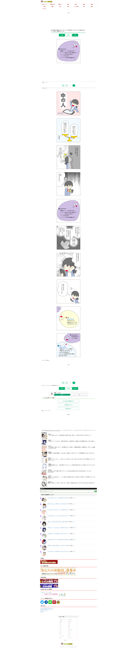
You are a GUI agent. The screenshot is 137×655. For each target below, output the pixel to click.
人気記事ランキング (62, 619)
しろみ (74, 509)
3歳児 (52, 6)
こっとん (45, 82)
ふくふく (73, 497)
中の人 (49, 410)
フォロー (44, 385)
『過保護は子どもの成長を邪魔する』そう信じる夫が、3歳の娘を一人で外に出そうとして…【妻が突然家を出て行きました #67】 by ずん (71, 453)
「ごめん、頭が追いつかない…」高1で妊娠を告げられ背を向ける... (58, 497)
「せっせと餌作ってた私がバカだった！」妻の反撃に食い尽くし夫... (58, 509)
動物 (92, 6)
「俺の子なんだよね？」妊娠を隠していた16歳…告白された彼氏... (58, 503)
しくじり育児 (76, 6)
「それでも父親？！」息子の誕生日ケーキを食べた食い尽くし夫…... (58, 551)
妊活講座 (70, 619)
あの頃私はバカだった (68, 404)
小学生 (68, 6)
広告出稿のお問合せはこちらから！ (46, 609)
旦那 (84, 6)
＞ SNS (79, 394)
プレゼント (44, 8)
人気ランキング (44, 4)
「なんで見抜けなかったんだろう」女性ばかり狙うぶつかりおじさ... (58, 515)
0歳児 (84, 4)
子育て (76, 4)
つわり (70, 623)
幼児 (60, 6)
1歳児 (92, 4)
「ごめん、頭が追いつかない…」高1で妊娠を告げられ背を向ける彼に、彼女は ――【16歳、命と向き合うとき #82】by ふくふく (69, 435)
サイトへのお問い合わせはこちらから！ (47, 608)
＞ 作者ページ (62, 394)
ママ (44, 410)
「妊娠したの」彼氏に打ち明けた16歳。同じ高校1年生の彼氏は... (58, 521)
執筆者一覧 (52, 4)
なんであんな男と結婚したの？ (68, 401)
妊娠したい (60, 4)
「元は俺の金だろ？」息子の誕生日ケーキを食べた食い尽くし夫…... (58, 533)
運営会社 (41, 611)
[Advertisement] (68, 20)
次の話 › (75, 35)
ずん (73, 545)
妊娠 (68, 4)
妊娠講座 (61, 621)
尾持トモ (74, 527)
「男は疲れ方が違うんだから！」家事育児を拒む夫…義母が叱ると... (58, 539)
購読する (43, 488)
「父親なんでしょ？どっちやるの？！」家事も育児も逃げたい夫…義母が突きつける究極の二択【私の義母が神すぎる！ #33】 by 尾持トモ (71, 441)
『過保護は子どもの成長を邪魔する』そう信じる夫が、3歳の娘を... (58, 545)
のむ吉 (74, 515)
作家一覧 (68, 35)
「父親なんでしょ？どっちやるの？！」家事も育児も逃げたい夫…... (58, 527)
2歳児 (44, 6)
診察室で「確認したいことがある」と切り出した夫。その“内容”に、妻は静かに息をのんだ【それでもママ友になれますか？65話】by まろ (71, 482)
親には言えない (68, 408)
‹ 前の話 (62, 35)
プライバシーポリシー (44, 610)
